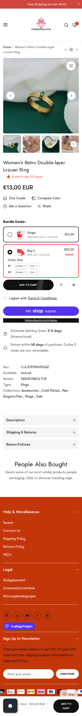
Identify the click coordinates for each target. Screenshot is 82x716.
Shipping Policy (14, 539)
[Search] (66, 25)
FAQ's (7, 555)
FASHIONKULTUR (34, 379)
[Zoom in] (71, 65)
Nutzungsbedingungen (19, 596)
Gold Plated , (51, 391)
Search (8, 523)
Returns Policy (13, 547)
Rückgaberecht (14, 580)
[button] (71, 95)
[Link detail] (7, 615)
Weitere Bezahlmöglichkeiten (41, 320)
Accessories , (31, 391)
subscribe (67, 673)
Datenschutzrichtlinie (19, 588)
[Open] (10, 706)
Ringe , (30, 396)
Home (7, 47)
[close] (79, 4)
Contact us (11, 531)
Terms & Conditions (42, 298)
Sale (39, 396)
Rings (25, 385)
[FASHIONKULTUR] (41, 25)
